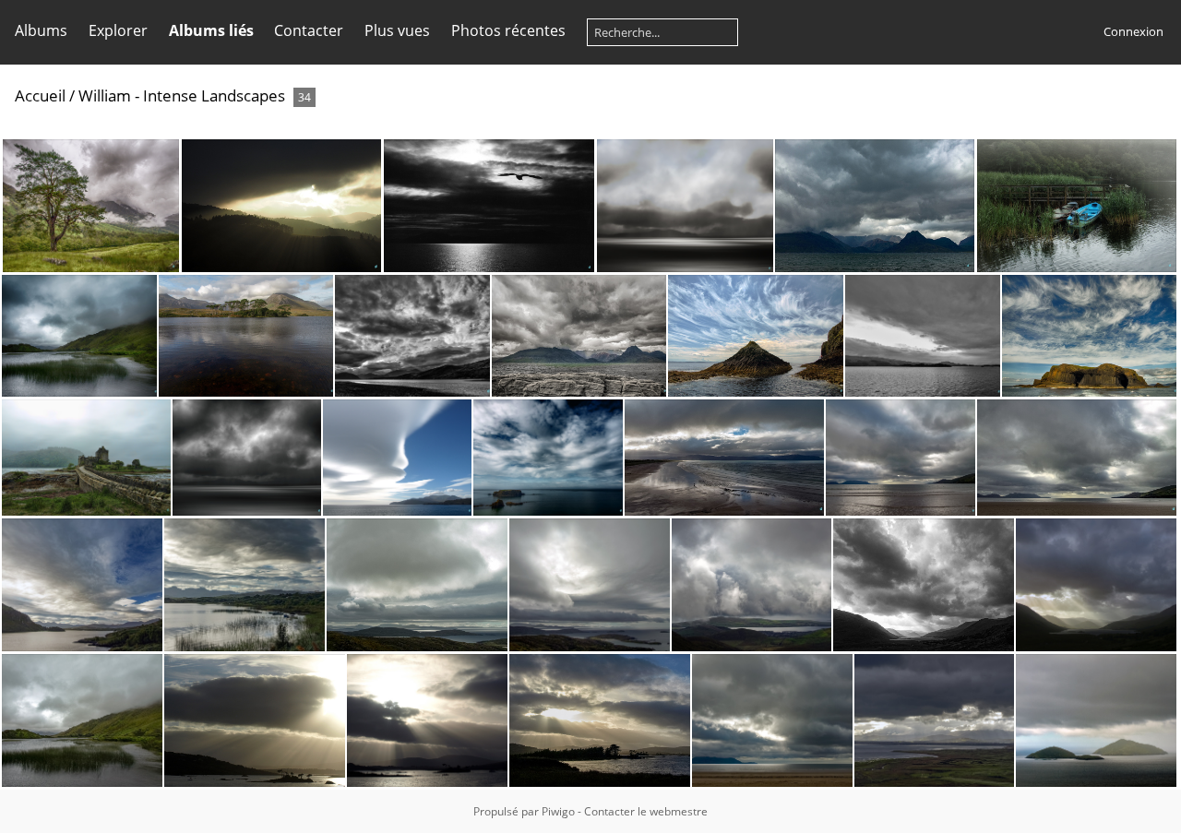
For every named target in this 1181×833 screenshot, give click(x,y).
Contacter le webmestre (646, 811)
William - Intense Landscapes (181, 95)
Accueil (40, 95)
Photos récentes (508, 30)
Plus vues (397, 30)
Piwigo (558, 811)
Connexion (1133, 31)
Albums (41, 30)
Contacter (308, 30)
